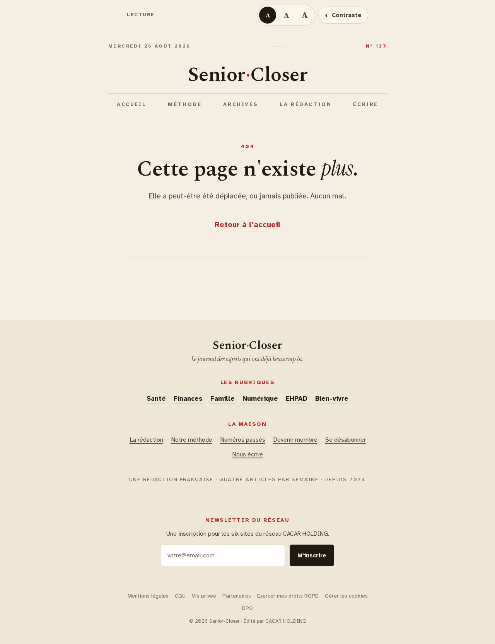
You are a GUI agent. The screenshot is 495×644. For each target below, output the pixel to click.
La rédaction (305, 104)
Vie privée (204, 596)
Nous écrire (247, 454)
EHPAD (296, 399)
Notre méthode (191, 440)
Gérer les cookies (346, 596)
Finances (188, 399)
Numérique (260, 399)
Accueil (131, 104)
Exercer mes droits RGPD (288, 596)
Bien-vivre (331, 399)
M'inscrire (311, 555)
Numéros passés (242, 440)
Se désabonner (345, 440)
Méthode (184, 104)
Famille (222, 399)
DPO (247, 608)
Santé (156, 399)
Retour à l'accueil (248, 224)
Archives (240, 104)
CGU (180, 596)
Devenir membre (295, 440)
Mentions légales (148, 596)
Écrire (365, 104)
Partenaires (236, 596)
